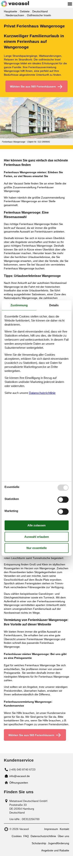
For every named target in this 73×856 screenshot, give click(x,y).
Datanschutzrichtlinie (42, 392)
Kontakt (64, 829)
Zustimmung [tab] (19, 305)
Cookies (17, 836)
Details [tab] (54, 305)
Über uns (63, 836)
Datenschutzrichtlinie (43, 836)
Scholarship (39, 843)
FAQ (26, 836)
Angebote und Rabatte (55, 850)
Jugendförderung (58, 843)
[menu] (70, 4)
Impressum (51, 829)
